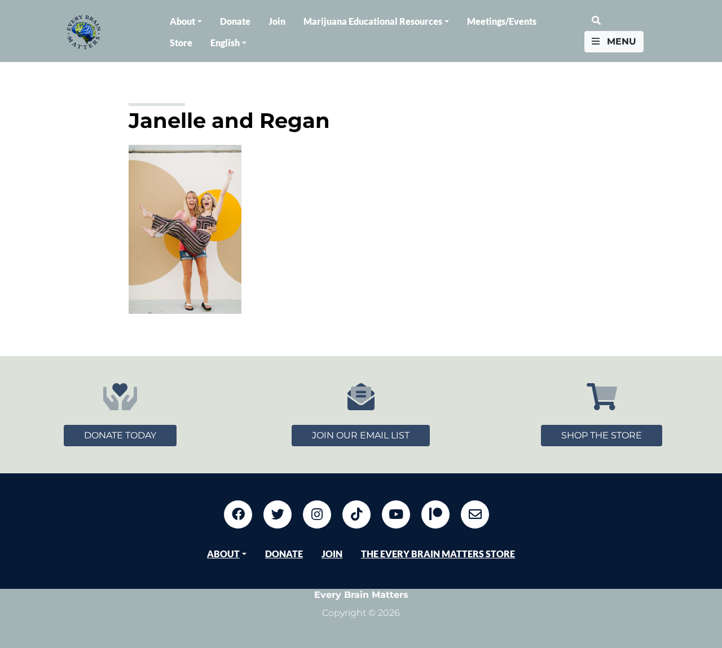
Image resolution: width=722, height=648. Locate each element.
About (182, 21)
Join (276, 21)
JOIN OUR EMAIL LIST (361, 435)
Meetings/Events (501, 21)
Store (181, 42)
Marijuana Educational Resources (372, 21)
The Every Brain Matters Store (438, 553)
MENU (620, 41)
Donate (235, 21)
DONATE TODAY (120, 435)
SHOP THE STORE (601, 435)
